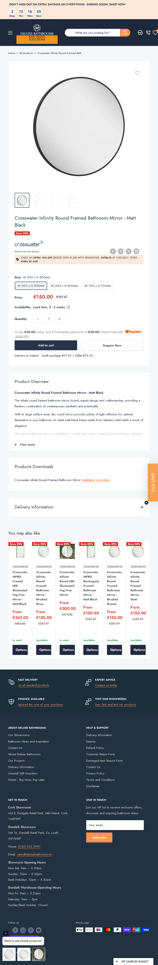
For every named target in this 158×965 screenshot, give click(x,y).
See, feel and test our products (115, 704)
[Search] (125, 32)
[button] (153, 482)
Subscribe (99, 837)
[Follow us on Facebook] (15, 930)
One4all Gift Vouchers (22, 773)
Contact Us (15, 748)
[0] (155, 32)
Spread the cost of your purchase (40, 704)
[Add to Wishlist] (137, 73)
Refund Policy (95, 748)
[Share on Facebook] (113, 251)
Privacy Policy (95, 773)
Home (11, 53)
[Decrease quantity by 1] (38, 319)
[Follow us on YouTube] (39, 930)
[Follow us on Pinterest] (31, 930)
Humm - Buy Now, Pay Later (26, 780)
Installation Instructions (96, 480)
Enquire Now (112, 345)
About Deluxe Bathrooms (24, 754)
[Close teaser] (146, 503)
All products (26, 53)
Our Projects (16, 760)
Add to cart (46, 345)
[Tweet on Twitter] (128, 251)
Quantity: (21, 319)
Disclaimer (93, 786)
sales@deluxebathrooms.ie (34, 854)
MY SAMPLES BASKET (135, 961)
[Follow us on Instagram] (23, 930)
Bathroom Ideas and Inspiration (28, 741)
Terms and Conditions (100, 780)
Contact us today (106, 685)
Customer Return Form (100, 754)
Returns (90, 741)
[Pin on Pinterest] (121, 251)
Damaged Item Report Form (104, 760)
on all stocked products (33, 685)
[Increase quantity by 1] (59, 319)
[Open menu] (10, 32)
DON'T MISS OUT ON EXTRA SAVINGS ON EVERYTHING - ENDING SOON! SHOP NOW (67, 4)
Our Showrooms (19, 735)
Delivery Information (21, 767)
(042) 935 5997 (29, 846)
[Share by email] (136, 251)
